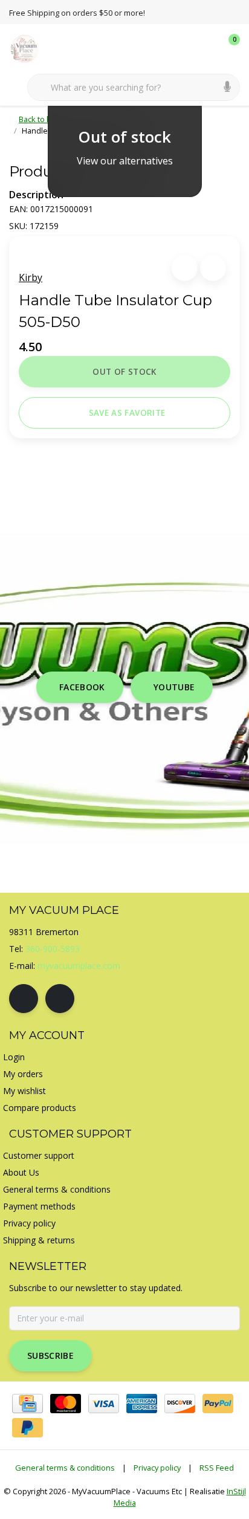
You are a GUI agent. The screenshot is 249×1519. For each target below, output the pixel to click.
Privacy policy (157, 1467)
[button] (185, 268)
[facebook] (23, 998)
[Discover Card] (179, 1403)
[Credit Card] (27, 1403)
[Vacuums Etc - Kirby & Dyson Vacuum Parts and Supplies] (31, 47)
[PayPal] (217, 1403)
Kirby (30, 277)
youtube (174, 687)
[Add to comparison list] (213, 268)
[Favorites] (205, 48)
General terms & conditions (65, 1467)
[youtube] (59, 998)
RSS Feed (216, 1467)
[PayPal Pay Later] (27, 1427)
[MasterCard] (65, 1403)
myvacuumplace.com (78, 965)
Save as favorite (127, 412)
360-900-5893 (52, 948)
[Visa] (103, 1403)
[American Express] (141, 1403)
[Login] (182, 48)
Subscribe (50, 1355)
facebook (82, 687)
